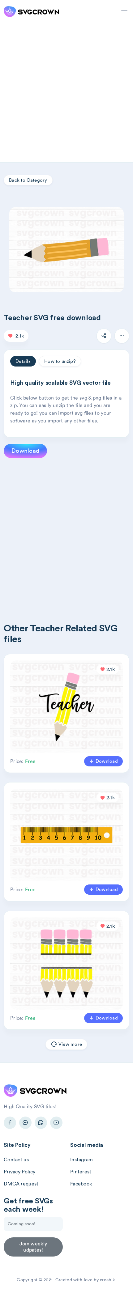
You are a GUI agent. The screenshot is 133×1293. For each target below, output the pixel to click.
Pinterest (81, 1172)
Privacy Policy (19, 1172)
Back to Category (28, 180)
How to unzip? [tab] (60, 361)
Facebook (81, 1184)
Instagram (81, 1160)
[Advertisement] (66, 92)
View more (69, 1044)
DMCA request (21, 1184)
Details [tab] (23, 361)
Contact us (16, 1160)
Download (25, 450)
